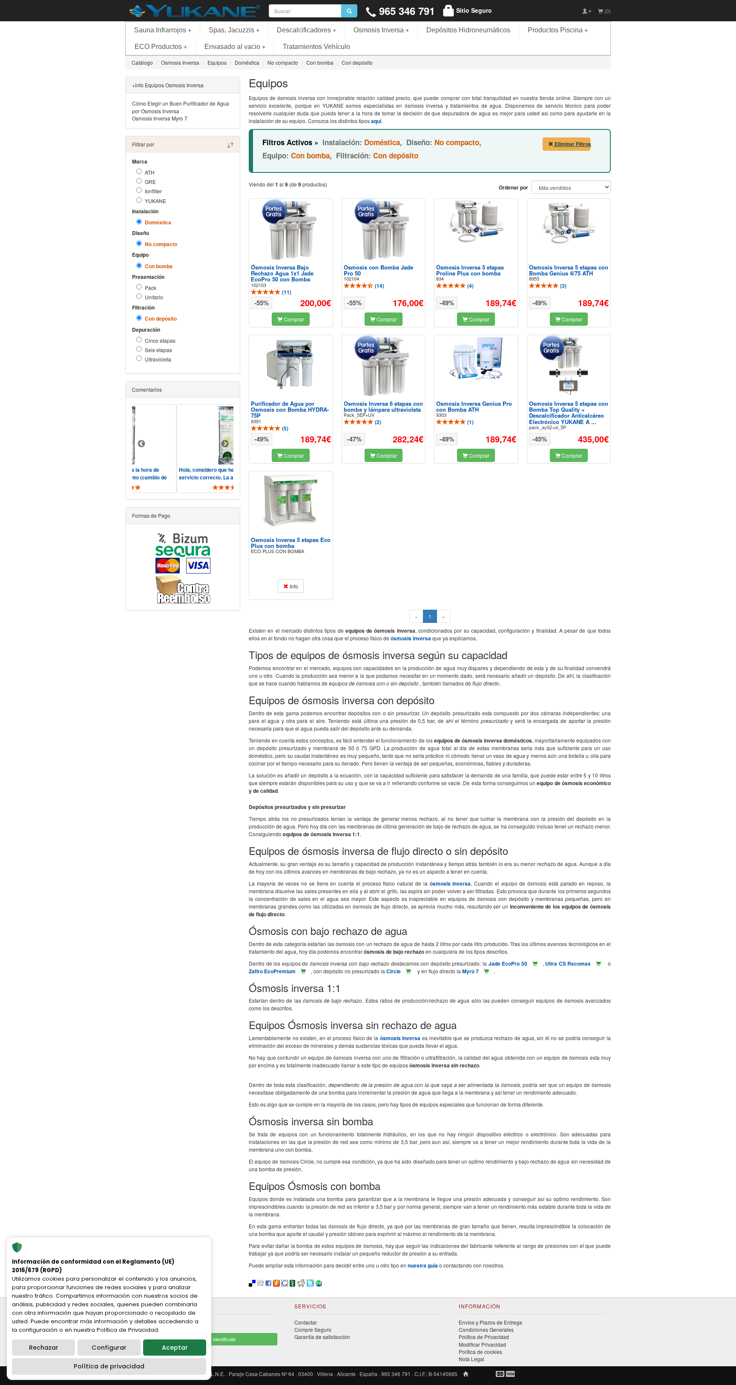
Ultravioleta (158, 359)
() (286, 292)
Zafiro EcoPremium (272, 971)
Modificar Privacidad (482, 1344)
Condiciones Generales (486, 1329)
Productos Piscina (558, 30)
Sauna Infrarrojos (162, 30)
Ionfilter (153, 191)
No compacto (161, 244)
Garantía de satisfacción (322, 1336)
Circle (393, 971)
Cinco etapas (160, 340)
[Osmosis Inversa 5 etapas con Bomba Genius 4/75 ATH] (568, 223)
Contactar (305, 1322)
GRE (150, 181)
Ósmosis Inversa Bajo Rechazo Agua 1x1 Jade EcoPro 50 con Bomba (282, 273)
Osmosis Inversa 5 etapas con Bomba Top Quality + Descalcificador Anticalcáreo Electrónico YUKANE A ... (568, 412)
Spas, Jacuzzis (234, 30)
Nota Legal (471, 1358)
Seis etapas (158, 349)
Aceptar (175, 1347)
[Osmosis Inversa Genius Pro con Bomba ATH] (476, 359)
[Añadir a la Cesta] (535, 963)
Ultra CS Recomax (568, 963)
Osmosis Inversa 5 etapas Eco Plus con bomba (291, 543)
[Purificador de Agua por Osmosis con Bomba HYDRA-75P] (291, 364)
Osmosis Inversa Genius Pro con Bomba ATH (474, 406)
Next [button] (225, 444)
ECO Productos (161, 46)
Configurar (109, 1347)
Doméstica (158, 222)
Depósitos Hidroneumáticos (468, 30)
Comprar (293, 319)
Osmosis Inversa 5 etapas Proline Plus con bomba (470, 270)
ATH (150, 172)
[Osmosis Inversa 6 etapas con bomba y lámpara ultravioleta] (383, 366)
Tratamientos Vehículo (316, 46)
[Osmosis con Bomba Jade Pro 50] (383, 230)
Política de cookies (480, 1351)
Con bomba (158, 266)
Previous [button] (141, 444)
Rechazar (43, 1347)
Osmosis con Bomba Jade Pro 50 (378, 270)
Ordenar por (513, 187)
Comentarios (147, 389)
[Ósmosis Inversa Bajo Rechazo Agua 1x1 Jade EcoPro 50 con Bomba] (291, 230)
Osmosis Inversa (381, 30)
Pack (150, 287)
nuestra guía (423, 1265)
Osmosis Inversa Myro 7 (159, 118)
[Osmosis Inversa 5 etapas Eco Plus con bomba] (291, 500)
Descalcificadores (306, 30)
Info (293, 586)
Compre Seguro (312, 1329)
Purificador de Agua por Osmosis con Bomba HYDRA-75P (290, 409)
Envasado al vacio (234, 46)
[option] (204, 448)
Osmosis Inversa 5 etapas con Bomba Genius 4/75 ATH (568, 270)
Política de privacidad (109, 1366)
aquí (376, 121)
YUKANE (155, 200)
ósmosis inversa (411, 638)
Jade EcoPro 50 (508, 963)
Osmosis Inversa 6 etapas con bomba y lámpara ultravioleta (383, 406)
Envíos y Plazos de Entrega (490, 1322)
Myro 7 (470, 971)
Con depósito (161, 318)
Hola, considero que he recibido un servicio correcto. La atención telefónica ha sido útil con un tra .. (197, 477)
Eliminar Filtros (571, 144)
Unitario (154, 297)
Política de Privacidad (484, 1336)
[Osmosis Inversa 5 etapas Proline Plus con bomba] (476, 222)
